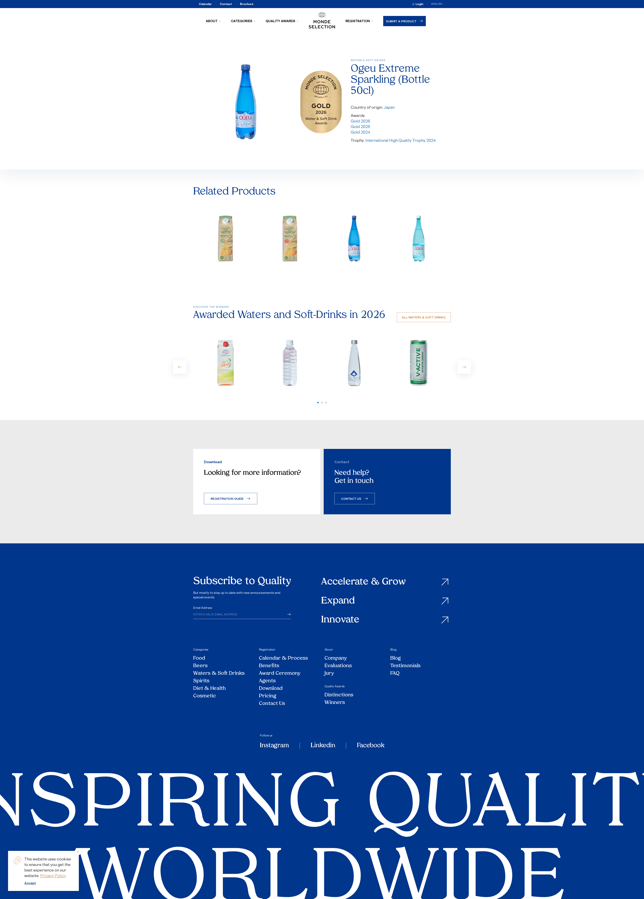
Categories (241, 21)
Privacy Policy (53, 875)
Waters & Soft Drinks (219, 673)
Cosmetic (204, 696)
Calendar (205, 4)
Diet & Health (209, 688)
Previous (179, 367)
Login (419, 4)
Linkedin (323, 746)
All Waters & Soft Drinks (424, 317)
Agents (267, 681)
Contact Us (272, 703)
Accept (30, 883)
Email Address (202, 607)
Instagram (274, 746)
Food (199, 658)
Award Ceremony (279, 673)
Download (271, 688)
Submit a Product (401, 21)
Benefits (269, 666)
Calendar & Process (283, 658)
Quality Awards (280, 21)
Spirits (201, 681)
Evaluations (338, 666)
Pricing (267, 696)
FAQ (394, 673)
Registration (357, 21)
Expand (338, 601)
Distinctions (339, 695)
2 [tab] (322, 402)
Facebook (370, 746)
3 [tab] (326, 402)
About (212, 21)
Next (464, 367)
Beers (200, 666)
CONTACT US (351, 498)
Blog (393, 649)
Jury (329, 673)
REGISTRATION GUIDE (227, 498)
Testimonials (405, 666)
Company (336, 658)
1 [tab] (318, 402)
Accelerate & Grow (363, 582)
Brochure (246, 4)
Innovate (340, 620)
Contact (226, 4)
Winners (335, 702)
